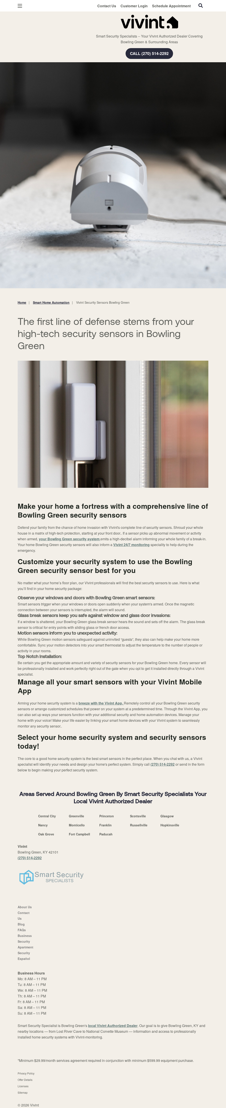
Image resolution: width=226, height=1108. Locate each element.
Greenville (76, 816)
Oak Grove (46, 834)
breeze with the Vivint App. (101, 703)
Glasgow (167, 816)
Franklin (105, 825)
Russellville (138, 825)
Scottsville (138, 816)
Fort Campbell (79, 834)
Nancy (43, 825)
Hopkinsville (169, 825)
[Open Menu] (20, 5)
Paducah (106, 834)
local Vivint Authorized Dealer (112, 1025)
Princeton (106, 816)
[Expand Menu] (78, 21)
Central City (47, 816)
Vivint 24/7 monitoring (131, 544)
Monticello (77, 825)
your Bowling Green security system (69, 538)
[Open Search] (200, 5)
